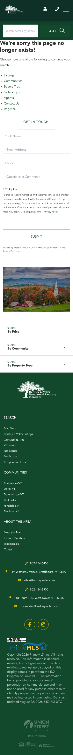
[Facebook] (29, 624)
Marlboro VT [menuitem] (11, 511)
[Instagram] (43, 624)
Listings (9, 75)
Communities (13, 81)
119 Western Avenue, (38, 572)
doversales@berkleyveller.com (39, 606)
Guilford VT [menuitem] (11, 500)
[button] (55, 31)
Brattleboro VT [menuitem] (13, 483)
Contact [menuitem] (8, 549)
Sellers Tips (11, 92)
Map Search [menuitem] (11, 428)
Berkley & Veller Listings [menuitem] (18, 434)
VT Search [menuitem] (10, 445)
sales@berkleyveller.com (39, 580)
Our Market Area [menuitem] (14, 440)
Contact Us (11, 103)
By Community (18, 348)
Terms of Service (10, 251)
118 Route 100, (38, 598)
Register (9, 109)
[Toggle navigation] (66, 9)
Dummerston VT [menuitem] (14, 494)
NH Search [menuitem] (10, 451)
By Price (13, 331)
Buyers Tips (12, 86)
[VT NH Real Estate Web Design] (36, 725)
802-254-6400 (57, 9)
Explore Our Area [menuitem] (14, 538)
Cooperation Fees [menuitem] (15, 462)
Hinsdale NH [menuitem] (11, 506)
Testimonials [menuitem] (11, 544)
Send (36, 236)
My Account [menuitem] (11, 456)
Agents (9, 98)
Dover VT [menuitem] (9, 489)
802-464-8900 (39, 589)
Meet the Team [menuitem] (13, 532)
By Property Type (20, 365)
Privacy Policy (51, 212)
